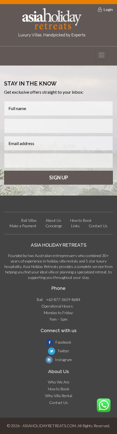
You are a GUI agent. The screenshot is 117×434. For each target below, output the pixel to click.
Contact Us (98, 225)
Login (108, 9)
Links (75, 225)
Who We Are (58, 382)
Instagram (63, 359)
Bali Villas (29, 220)
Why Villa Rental (58, 395)
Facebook (63, 342)
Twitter (63, 351)
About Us (53, 220)
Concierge (53, 225)
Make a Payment (23, 225)
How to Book (81, 220)
